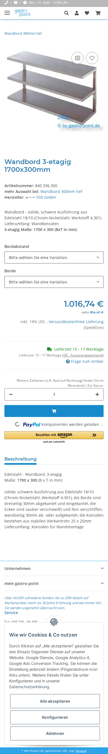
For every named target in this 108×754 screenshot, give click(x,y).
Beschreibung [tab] (20, 459)
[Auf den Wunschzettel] (92, 58)
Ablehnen (55, 733)
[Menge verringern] (11, 394)
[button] (68, 13)
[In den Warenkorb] (54, 411)
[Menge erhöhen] (97, 394)
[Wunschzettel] (87, 13)
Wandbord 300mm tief (61, 191)
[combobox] (54, 257)
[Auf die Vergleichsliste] (77, 58)
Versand (81, 751)
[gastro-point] (22, 13)
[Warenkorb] (98, 13)
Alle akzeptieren (55, 701)
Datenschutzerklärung (29, 686)
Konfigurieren (55, 717)
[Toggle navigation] (7, 10)
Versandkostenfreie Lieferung (76, 321)
